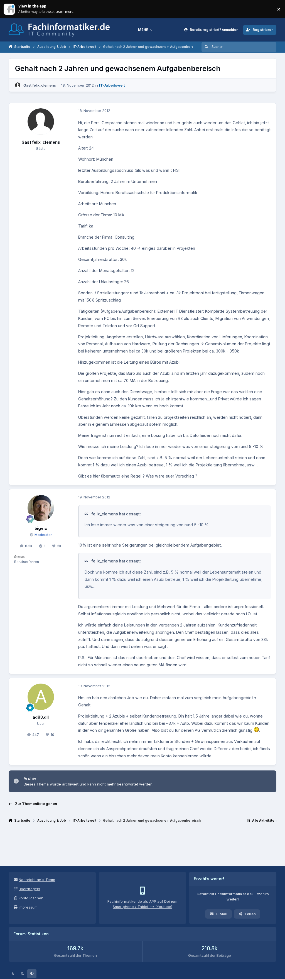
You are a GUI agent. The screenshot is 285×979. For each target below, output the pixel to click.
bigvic (41, 528)
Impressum (28, 907)
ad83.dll (41, 717)
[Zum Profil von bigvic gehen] (41, 508)
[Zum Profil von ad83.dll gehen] (41, 697)
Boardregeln (29, 889)
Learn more (9, 8)
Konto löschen (31, 898)
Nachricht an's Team (37, 879)
